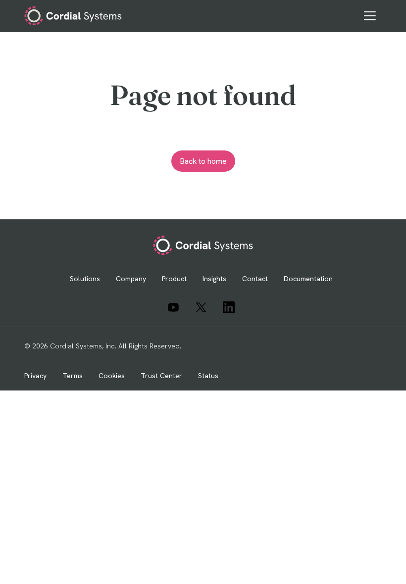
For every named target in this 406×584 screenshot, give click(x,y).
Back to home (203, 161)
